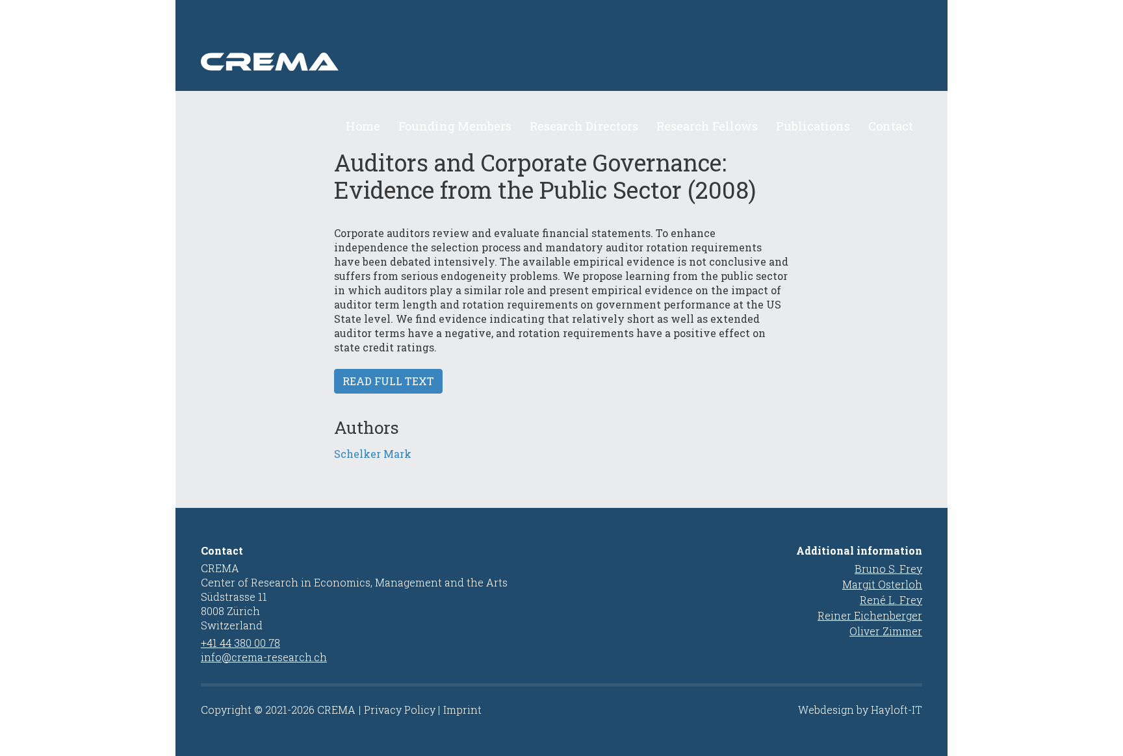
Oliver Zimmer (885, 631)
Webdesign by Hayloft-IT (860, 709)
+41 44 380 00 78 (240, 642)
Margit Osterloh (882, 584)
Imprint (462, 709)
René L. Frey (891, 600)
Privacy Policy (399, 709)
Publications (813, 126)
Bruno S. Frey (888, 568)
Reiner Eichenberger (870, 615)
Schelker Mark (372, 453)
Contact (890, 126)
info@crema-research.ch (264, 657)
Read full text (388, 381)
